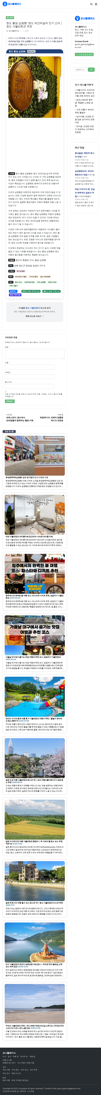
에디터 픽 (24, 1056)
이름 (7, 363)
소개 (4, 1056)
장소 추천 (10, 18)
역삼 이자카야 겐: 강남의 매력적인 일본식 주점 (85, 192)
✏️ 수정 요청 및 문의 (84, 54)
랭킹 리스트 (16, 1073)
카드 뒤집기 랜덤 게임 (25, 1063)
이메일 (8, 372)
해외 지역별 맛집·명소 (20, 1080)
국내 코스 (6, 1073)
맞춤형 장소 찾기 (9, 1063)
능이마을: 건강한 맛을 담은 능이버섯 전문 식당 (84, 119)
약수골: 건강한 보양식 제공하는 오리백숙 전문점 (84, 129)
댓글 (7, 347)
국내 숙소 (24, 1070)
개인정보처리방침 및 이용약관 (14, 1091)
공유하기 (13, 291)
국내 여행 (6, 1070)
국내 (4, 1067)
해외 (4, 1078)
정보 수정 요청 (15, 295)
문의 (9, 1056)
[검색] (91, 69)
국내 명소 (15, 1070)
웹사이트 (8, 382)
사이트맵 (30, 1091)
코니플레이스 (14, 31)
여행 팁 (32, 1056)
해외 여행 (6, 1080)
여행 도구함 (7, 1060)
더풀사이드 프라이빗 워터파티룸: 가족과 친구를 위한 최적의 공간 (85, 93)
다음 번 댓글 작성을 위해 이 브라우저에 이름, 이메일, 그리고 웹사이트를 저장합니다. (33, 395)
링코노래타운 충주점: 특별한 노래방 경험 (84, 103)
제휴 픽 (16, 1056)
